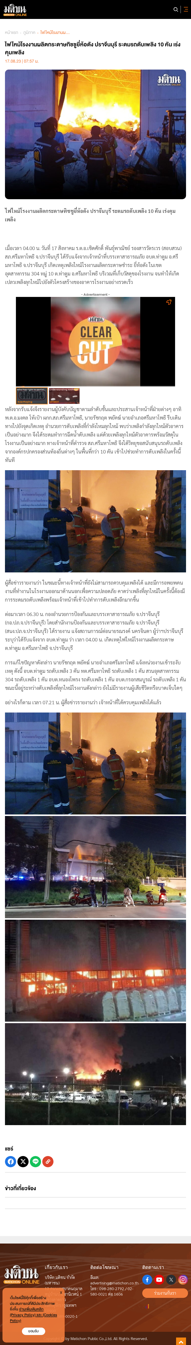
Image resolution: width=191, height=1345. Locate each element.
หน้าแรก (11, 32)
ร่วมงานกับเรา (165, 1293)
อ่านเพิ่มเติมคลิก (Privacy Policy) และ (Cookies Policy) (33, 1315)
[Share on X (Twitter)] (23, 1161)
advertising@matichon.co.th (114, 1282)
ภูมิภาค (29, 32)
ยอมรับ (33, 1331)
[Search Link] (176, 9)
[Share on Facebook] (10, 1161)
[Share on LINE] (35, 1161)
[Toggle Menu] (185, 9)
